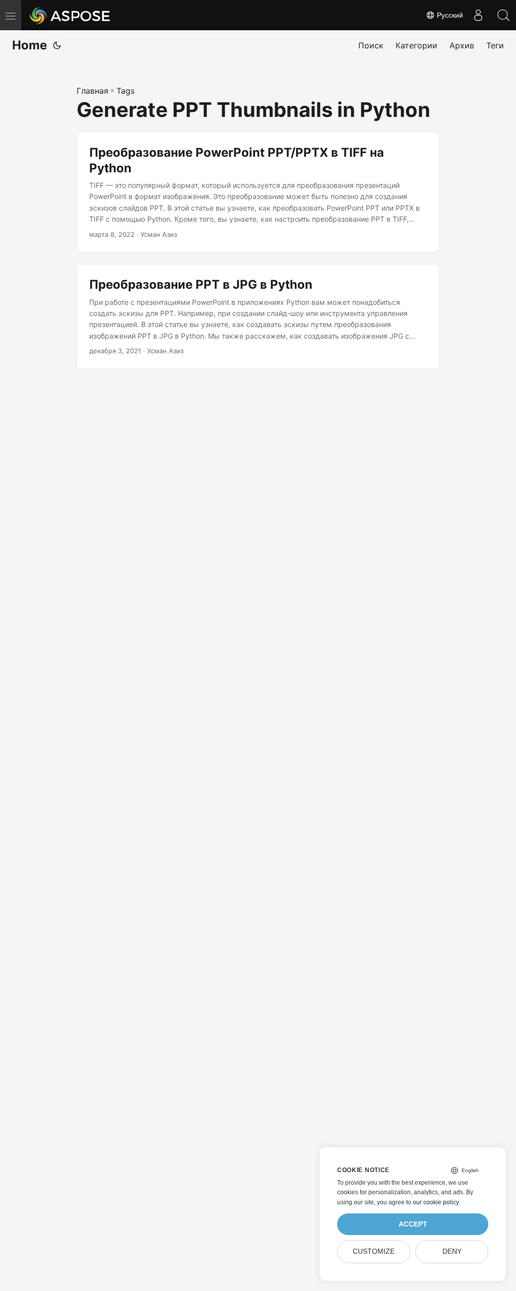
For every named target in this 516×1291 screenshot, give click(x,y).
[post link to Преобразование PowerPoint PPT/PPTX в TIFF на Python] (258, 192)
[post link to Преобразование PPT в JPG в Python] (258, 316)
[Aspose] (70, 15)
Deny (452, 1251)
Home (29, 45)
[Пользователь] (478, 15)
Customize (374, 1251)
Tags (125, 91)
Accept (413, 1224)
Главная (92, 91)
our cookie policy (436, 1202)
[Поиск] (503, 15)
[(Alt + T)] (57, 45)
